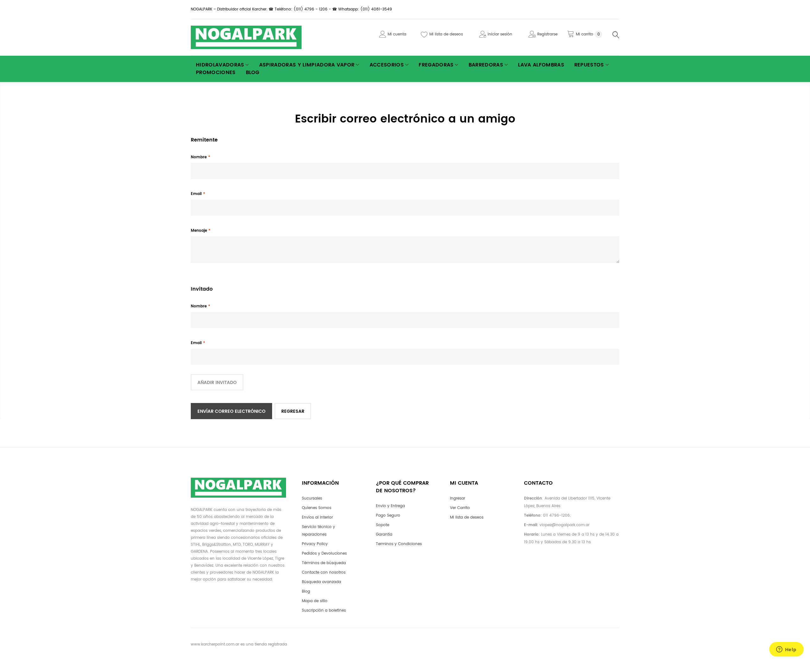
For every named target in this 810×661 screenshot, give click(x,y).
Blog (306, 592)
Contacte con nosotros (324, 573)
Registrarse (547, 34)
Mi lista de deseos (446, 34)
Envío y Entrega (390, 506)
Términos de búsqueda (324, 563)
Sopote (382, 525)
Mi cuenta (397, 34)
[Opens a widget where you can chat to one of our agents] (786, 650)
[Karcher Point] (246, 37)
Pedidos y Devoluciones (324, 554)
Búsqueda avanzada (321, 582)
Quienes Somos (316, 508)
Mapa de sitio (314, 601)
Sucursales (312, 498)
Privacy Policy (315, 544)
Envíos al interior (317, 517)
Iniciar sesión (500, 34)
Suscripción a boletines (324, 610)
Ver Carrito (460, 508)
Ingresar (457, 498)
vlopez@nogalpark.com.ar (564, 525)
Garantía (384, 535)
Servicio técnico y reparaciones (318, 531)
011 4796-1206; (557, 516)
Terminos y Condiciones (399, 544)
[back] (293, 411)
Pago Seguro (388, 516)
